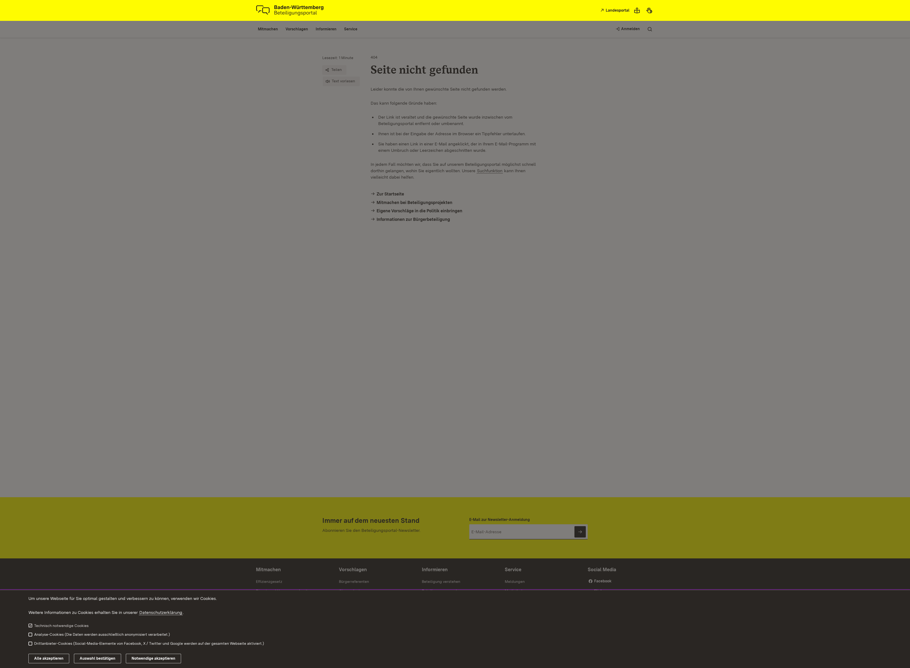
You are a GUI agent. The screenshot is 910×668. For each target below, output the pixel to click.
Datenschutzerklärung (160, 612)
